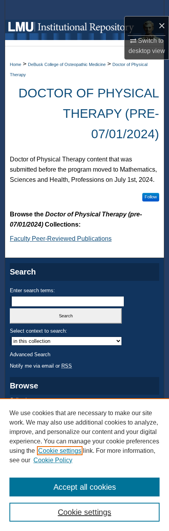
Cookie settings (59, 450)
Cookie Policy (52, 460)
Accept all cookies (84, 487)
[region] (84, 464)
